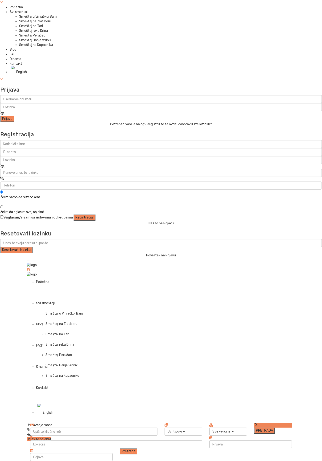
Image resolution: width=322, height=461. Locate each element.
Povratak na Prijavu (161, 255)
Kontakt (16, 64)
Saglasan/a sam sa (38, 217)
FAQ (13, 54)
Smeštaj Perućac (32, 35)
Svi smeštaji (19, 12)
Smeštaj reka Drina (33, 31)
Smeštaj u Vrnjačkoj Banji (38, 17)
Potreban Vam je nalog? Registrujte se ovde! (143, 124)
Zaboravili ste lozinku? (195, 124)
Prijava (7, 119)
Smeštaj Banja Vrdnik (35, 40)
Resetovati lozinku (16, 250)
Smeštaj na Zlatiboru (35, 21)
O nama (15, 59)
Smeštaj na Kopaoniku (36, 45)
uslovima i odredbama (54, 217)
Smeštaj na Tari (31, 26)
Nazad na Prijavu (161, 223)
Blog (13, 50)
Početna (16, 7)
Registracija (84, 217)
